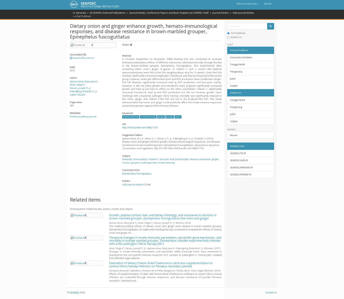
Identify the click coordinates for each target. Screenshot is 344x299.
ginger (161, 117)
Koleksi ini (236, 37)
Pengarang (236, 71)
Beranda (81, 12)
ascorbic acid (167, 159)
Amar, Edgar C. (77, 84)
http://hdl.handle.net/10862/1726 (140, 127)
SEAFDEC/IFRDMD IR (240, 174)
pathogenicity (149, 162)
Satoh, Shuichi (77, 94)
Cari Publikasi (238, 33)
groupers (136, 162)
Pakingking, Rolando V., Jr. (83, 91)
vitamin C (154, 159)
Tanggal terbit (237, 64)
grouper (169, 117)
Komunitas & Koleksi (241, 57)
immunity (127, 159)
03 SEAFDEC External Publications (108, 12)
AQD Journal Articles (243, 12)
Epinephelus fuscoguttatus (136, 173)
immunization (140, 159)
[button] (247, 3)
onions (126, 162)
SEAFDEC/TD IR (238, 153)
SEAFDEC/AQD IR (239, 160)
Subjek (234, 85)
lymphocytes (182, 159)
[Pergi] (270, 26)
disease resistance (130, 117)
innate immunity (148, 117)
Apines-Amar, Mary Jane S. (84, 81)
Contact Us (271, 292)
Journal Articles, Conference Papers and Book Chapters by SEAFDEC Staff (169, 12)
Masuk (233, 135)
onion (178, 117)
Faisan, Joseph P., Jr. (80, 88)
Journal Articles (220, 12)
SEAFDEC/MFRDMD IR (241, 167)
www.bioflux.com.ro (83, 58)
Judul (232, 78)
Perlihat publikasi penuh (83, 116)
